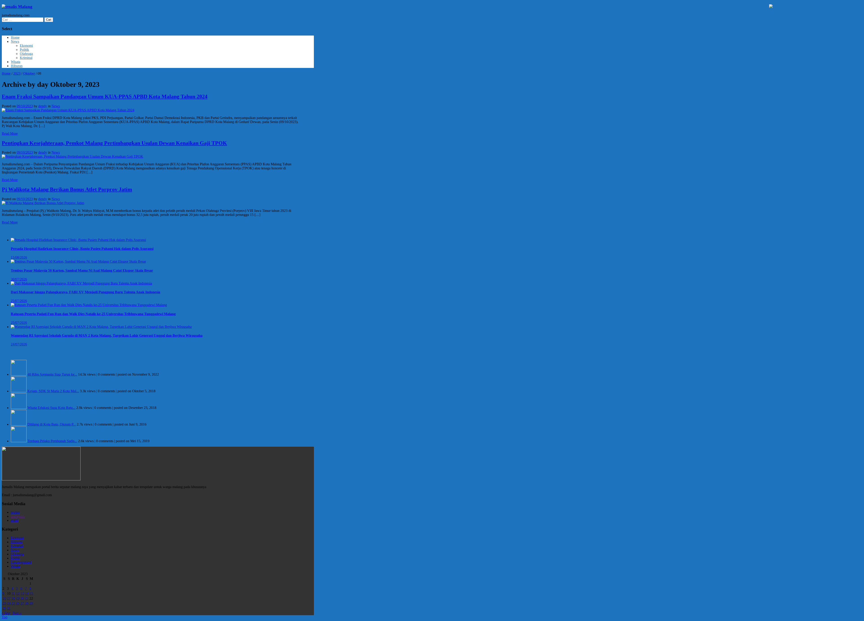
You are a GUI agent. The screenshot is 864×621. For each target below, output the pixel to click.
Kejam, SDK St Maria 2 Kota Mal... (53, 391)
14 (27, 593)
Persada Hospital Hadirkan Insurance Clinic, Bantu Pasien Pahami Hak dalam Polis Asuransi (82, 249)
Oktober (29, 73)
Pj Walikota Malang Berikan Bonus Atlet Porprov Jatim (67, 189)
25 (13, 603)
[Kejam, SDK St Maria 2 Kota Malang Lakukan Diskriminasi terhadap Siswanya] (19, 391)
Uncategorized (21, 562)
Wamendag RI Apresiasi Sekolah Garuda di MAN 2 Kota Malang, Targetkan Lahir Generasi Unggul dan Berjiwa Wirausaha (106, 335)
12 (18, 593)
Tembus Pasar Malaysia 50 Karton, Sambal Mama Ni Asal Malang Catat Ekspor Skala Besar (82, 270)
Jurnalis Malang (17, 6)
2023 (16, 73)
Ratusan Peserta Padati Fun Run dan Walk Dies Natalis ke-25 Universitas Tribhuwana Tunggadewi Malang (93, 314)
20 (22, 598)
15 (31, 593)
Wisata (15, 62)
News (15, 41)
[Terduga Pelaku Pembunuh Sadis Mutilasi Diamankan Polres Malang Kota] (19, 441)
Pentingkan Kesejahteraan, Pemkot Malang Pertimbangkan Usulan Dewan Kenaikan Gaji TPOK (114, 143)
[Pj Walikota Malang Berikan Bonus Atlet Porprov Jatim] (43, 203)
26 (18, 603)
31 (9, 608)
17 (9, 598)
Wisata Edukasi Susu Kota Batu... (51, 408)
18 (13, 598)
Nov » (17, 613)
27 (22, 603)
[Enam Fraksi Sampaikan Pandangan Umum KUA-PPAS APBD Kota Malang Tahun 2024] (68, 110)
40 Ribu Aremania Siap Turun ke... (52, 374)
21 (27, 598)
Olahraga (26, 54)
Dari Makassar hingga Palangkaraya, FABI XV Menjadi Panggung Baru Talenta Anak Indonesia (85, 292)
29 (31, 603)
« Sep (6, 613)
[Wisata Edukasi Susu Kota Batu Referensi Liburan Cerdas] (19, 408)
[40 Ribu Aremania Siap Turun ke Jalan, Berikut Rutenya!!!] (19, 374)
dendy (42, 106)
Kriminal (26, 58)
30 (4, 608)
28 (27, 603)
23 (4, 603)
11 (13, 593)
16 (4, 598)
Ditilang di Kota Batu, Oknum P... (51, 424)
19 (18, 598)
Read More (10, 133)
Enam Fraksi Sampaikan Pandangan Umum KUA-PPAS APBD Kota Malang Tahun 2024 (104, 96)
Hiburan (16, 66)
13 (22, 593)
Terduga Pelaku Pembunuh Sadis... (52, 441)
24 (9, 603)
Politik (24, 50)
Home (15, 37)
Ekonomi (26, 45)
